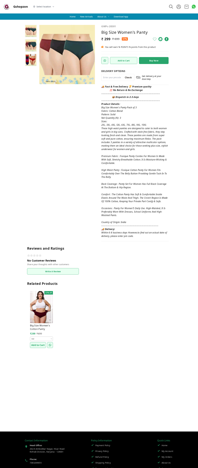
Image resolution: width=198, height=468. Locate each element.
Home (73, 16)
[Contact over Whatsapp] (194, 7)
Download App (121, 16)
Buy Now (153, 60)
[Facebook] (167, 39)
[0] (186, 6)
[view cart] (186, 6)
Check (128, 77)
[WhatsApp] (160, 39)
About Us (101, 16)
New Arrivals (86, 16)
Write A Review (53, 271)
